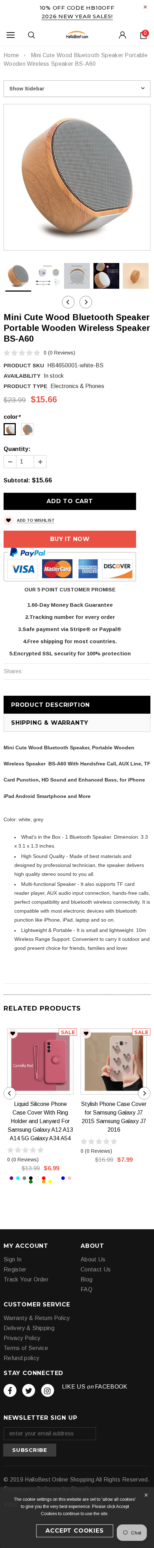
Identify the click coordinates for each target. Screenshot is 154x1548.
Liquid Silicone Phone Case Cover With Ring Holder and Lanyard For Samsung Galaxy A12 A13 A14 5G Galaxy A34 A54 (40, 1121)
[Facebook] (10, 1390)
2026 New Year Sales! (77, 16)
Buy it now (70, 539)
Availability (22, 376)
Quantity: (17, 449)
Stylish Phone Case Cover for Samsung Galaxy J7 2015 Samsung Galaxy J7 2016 (113, 1117)
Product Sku (24, 365)
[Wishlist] (13, 1033)
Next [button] (86, 302)
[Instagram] (47, 1390)
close (145, 7)
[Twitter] (28, 1390)
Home (11, 55)
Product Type (25, 386)
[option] (77, 177)
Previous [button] (68, 302)
